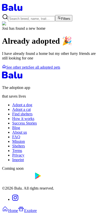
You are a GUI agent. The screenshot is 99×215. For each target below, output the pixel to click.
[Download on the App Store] (17, 179)
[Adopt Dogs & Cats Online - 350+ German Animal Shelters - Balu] (12, 11)
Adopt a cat (21, 109)
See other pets (17, 67)
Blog (16, 128)
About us (19, 132)
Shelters (18, 146)
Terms (17, 150)
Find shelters (22, 114)
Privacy (18, 155)
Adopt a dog (22, 105)
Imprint (18, 160)
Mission (18, 141)
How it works (23, 118)
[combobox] (31, 18)
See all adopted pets (44, 67)
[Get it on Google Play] (49, 179)
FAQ (16, 137)
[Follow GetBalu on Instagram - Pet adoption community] (15, 199)
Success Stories (24, 123)
